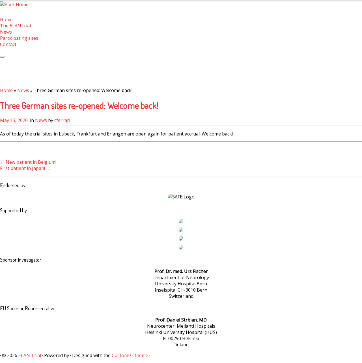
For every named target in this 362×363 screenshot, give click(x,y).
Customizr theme (130, 355)
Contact (8, 44)
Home (6, 19)
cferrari (62, 120)
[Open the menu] (2, 57)
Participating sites (19, 38)
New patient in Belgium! (28, 162)
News (6, 32)
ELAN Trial (29, 355)
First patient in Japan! (25, 168)
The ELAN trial (15, 26)
